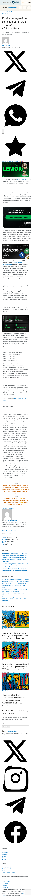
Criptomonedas (10, 508)
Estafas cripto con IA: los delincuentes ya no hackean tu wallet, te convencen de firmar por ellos (14, 585)
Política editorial (6, 867)
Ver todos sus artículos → (9, 530)
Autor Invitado (6, 45)
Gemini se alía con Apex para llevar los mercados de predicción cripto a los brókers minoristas (14, 598)
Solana (4, 541)
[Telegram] (15, 818)
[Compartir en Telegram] (15, 101)
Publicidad (5, 884)
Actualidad (9, 12)
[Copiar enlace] (3, 131)
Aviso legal (5, 887)
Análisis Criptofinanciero (8, 860)
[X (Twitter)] (15, 764)
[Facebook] (15, 845)
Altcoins (4, 858)
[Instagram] (15, 791)
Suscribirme (6, 727)
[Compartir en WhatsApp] (15, 128)
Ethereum (4, 539)
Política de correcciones (8, 871)
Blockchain (5, 854)
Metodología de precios (8, 873)
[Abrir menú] (20, 7)
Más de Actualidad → (8, 610)
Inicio (3, 12)
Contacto (4, 885)
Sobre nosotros (6, 882)
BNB (3, 543)
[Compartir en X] (15, 74)
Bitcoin (4, 508)
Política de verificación (8, 869)
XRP (3, 545)
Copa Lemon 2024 (22, 179)
